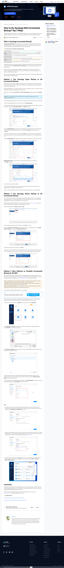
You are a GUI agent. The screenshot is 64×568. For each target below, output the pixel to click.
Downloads (51, 1)
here (6, 190)
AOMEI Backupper (6, 24)
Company (41, 1)
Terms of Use (60, 565)
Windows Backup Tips (11, 24)
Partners (36, 1)
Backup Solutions (24, 1)
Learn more (27, 567)
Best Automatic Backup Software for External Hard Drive (14, 497)
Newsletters (59, 550)
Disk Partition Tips (46, 553)
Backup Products (16, 1)
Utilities (31, 1)
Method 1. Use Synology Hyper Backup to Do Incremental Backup (51, 29)
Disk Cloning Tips (46, 557)
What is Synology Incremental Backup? (51, 26)
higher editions (29, 434)
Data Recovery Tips (46, 555)
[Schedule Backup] (23, 393)
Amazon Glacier (33, 203)
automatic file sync (7, 493)
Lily (7, 37)
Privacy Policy (55, 565)
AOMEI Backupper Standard (23, 278)
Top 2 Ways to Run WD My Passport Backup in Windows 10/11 (15, 500)
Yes (33, 507)
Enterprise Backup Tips (47, 550)
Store (55, 1)
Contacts (58, 546)
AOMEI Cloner (32, 555)
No (38, 507)
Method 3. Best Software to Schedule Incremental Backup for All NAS (51, 34)
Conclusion (48, 37)
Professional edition (22, 286)
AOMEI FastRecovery (32, 553)
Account (58, 1)
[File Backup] (23, 314)
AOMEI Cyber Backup (33, 548)
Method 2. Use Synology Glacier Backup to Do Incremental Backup (51, 31)
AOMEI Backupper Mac (33, 546)
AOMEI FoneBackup (32, 550)
